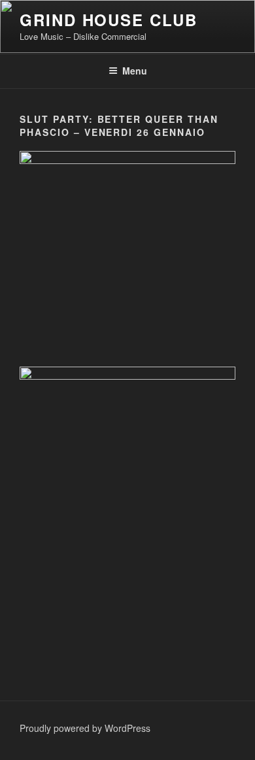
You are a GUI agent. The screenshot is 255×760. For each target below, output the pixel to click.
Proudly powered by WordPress (85, 728)
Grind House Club (108, 19)
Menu (134, 70)
